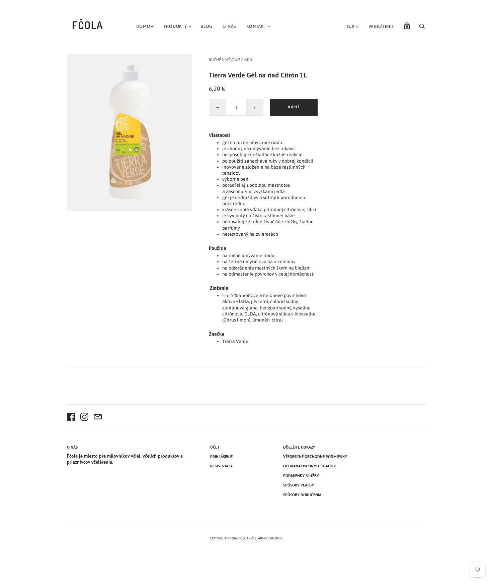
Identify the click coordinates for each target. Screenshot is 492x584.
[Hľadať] (422, 28)
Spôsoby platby (298, 484)
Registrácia (221, 465)
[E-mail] (98, 418)
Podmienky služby (301, 475)
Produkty (175, 26)
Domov (145, 26)
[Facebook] (71, 418)
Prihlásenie (381, 26)
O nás (229, 26)
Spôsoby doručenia (302, 494)
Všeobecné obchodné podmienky (315, 456)
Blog (206, 26)
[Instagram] (84, 418)
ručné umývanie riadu (230, 59)
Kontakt (256, 26)
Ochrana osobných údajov (309, 465)
